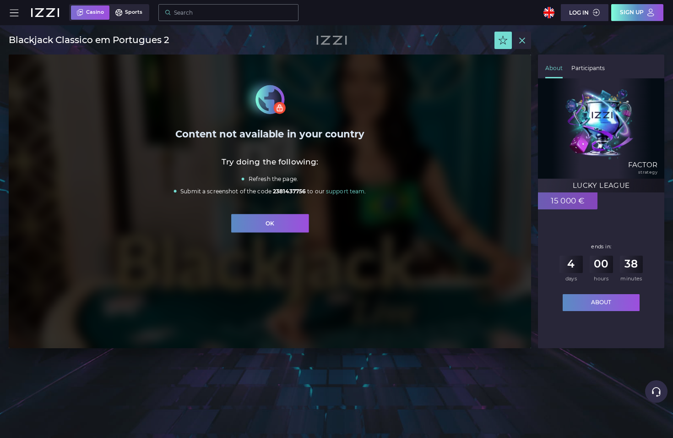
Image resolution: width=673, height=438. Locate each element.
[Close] (522, 40)
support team (345, 191)
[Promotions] (503, 40)
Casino (95, 12)
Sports (133, 12)
